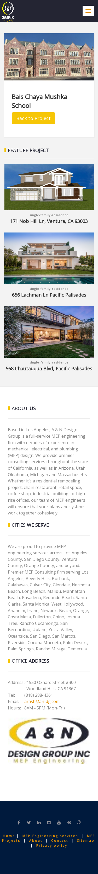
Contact (61, 840)
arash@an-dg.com (42, 701)
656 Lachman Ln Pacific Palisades (49, 295)
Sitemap (86, 840)
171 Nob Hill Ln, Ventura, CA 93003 (49, 221)
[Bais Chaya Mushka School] (49, 56)
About (36, 840)
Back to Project (33, 118)
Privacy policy (51, 845)
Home (10, 836)
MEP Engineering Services (50, 836)
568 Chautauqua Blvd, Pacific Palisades (49, 368)
